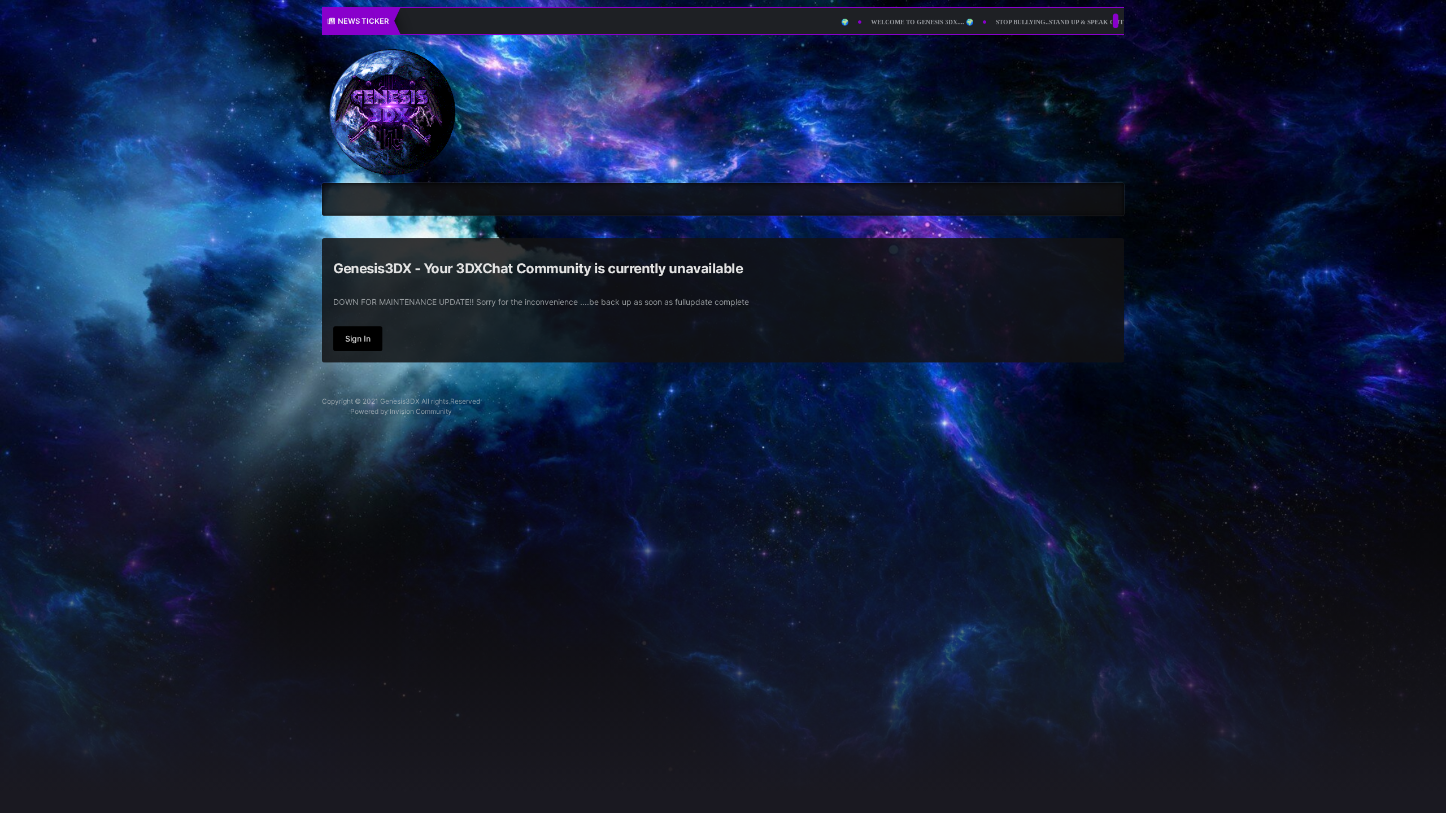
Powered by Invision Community (401, 411)
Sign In (358, 338)
